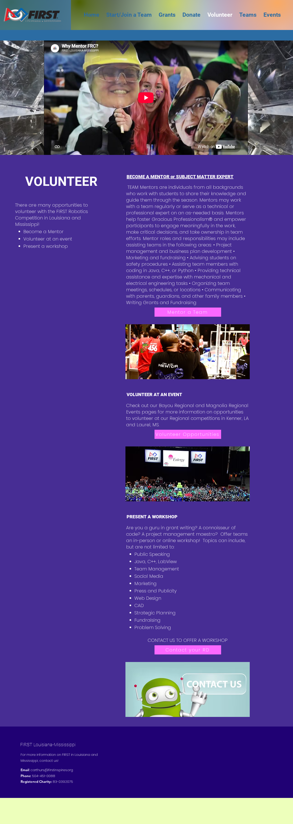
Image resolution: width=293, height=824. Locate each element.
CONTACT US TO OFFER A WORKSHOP (188, 640)
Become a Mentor (43, 231)
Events (133, 412)
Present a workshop (45, 246)
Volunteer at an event (47, 239)
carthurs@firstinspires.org (51, 769)
